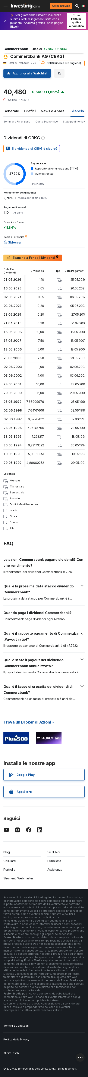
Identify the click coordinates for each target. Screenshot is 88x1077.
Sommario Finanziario (16, 121)
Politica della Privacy (16, 1039)
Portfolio (9, 869)
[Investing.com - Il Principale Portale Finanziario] (25, 6)
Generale (11, 111)
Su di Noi (53, 852)
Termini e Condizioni (16, 1025)
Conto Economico (46, 121)
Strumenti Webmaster (18, 878)
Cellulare (9, 861)
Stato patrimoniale (74, 121)
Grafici (30, 111)
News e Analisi (53, 111)
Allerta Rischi (11, 1053)
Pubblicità (54, 861)
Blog (6, 852)
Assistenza (54, 869)
